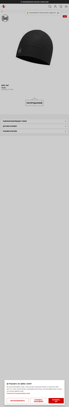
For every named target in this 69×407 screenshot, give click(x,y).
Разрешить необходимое (38, 400)
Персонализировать (17, 401)
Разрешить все (56, 400)
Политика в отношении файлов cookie (18, 393)
